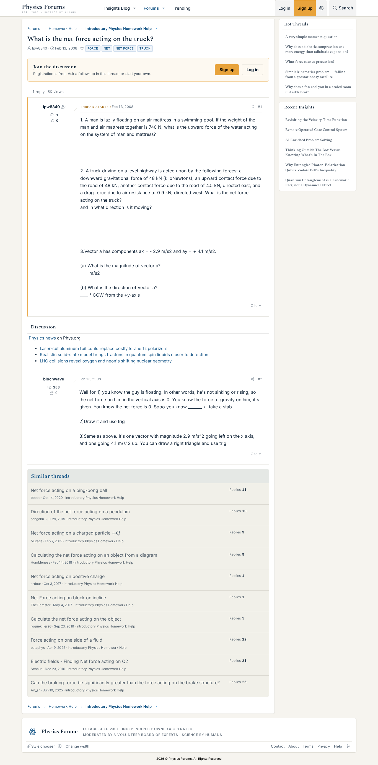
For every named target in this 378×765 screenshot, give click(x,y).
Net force (125, 48)
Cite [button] (254, 305)
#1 (260, 107)
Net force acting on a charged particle (75, 533)
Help (338, 746)
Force (92, 48)
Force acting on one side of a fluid (66, 640)
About (293, 746)
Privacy (323, 746)
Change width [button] (77, 746)
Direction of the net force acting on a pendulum (80, 511)
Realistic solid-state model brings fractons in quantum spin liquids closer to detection (124, 354)
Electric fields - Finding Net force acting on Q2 (79, 661)
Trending (181, 8)
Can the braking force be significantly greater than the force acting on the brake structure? (125, 682)
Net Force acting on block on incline (68, 597)
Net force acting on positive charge (68, 576)
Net (107, 48)
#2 (260, 379)
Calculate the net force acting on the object (76, 619)
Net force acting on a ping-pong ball (69, 490)
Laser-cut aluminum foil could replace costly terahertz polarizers (103, 348)
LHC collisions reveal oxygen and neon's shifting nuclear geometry (106, 361)
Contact (277, 746)
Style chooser (43, 746)
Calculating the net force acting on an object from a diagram (94, 555)
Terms (308, 746)
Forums (151, 8)
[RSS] (348, 746)
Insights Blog (117, 8)
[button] (134, 8)
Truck (145, 48)
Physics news (42, 338)
